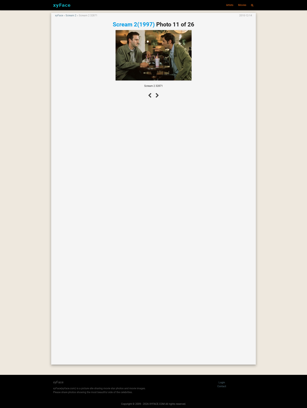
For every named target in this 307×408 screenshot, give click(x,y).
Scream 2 (71, 15)
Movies (242, 5)
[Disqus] (153, 228)
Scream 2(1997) (134, 24)
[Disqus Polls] (153, 144)
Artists (229, 5)
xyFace (59, 15)
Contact (221, 386)
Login (222, 382)
